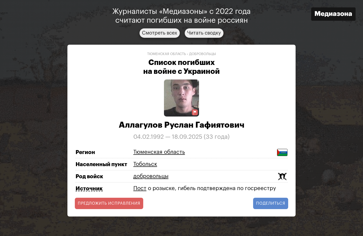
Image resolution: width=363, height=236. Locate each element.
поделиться (270, 203)
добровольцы (202, 54)
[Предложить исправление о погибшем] (195, 112)
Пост (139, 188)
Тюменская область (166, 54)
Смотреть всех (159, 33)
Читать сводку (204, 33)
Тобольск (145, 164)
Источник (89, 188)
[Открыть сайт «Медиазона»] (333, 15)
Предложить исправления (109, 203)
